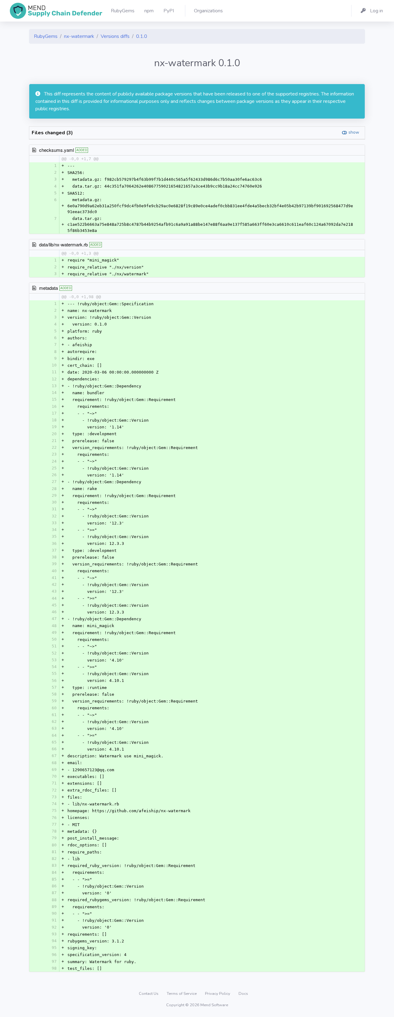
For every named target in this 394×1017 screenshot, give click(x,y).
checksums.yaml (56, 150)
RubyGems (46, 36)
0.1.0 (141, 36)
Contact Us (149, 993)
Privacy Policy (218, 993)
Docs (243, 993)
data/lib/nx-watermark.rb (63, 244)
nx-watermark (79, 36)
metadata (48, 288)
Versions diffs (115, 36)
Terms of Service (182, 993)
